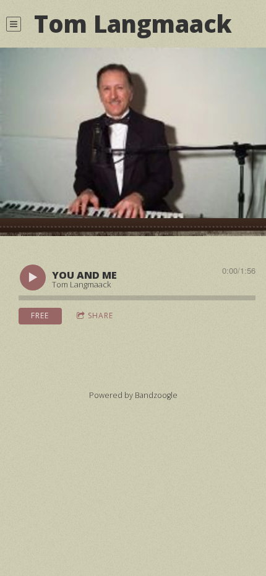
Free (40, 315)
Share (100, 315)
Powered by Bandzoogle (133, 395)
